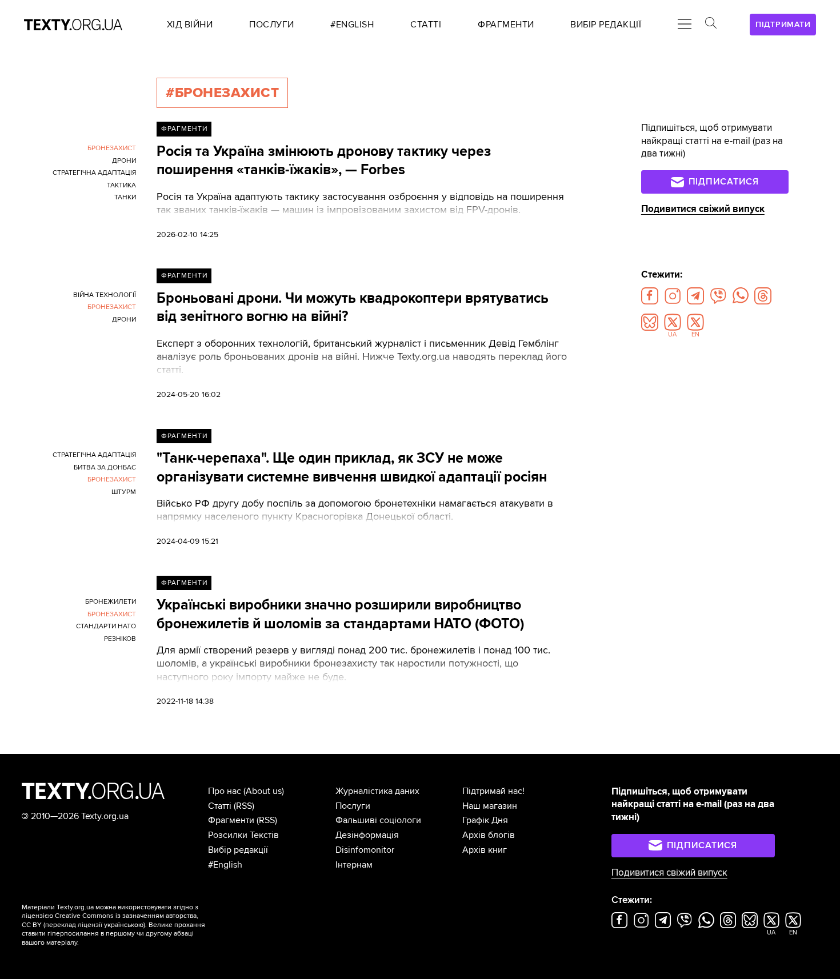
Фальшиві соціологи (378, 820)
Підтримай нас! (493, 791)
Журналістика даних (377, 791)
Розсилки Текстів (243, 835)
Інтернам (354, 864)
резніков (120, 639)
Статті (219, 806)
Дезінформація (367, 835)
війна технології (104, 295)
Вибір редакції (238, 850)
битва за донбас (105, 467)
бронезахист (111, 148)
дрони (124, 161)
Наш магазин (489, 806)
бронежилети (110, 601)
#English (225, 864)
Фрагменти (184, 129)
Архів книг (484, 850)
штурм (123, 492)
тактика (121, 185)
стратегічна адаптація (94, 172)
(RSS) (244, 806)
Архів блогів (488, 835)
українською (123, 925)
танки (125, 197)
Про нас (224, 791)
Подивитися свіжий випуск (703, 209)
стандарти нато (106, 626)
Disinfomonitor (364, 850)
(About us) (263, 791)
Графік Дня (485, 820)
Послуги (352, 806)
